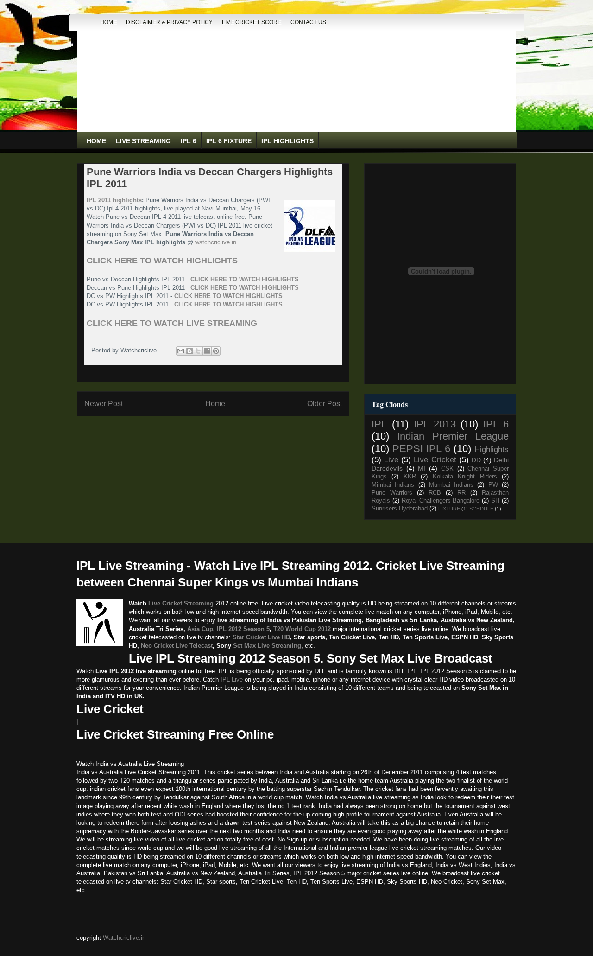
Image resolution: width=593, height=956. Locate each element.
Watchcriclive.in (124, 937)
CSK (447, 468)
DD (476, 460)
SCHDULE (481, 508)
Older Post (324, 404)
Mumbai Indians (451, 485)
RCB (435, 493)
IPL (379, 424)
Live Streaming (143, 141)
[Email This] (180, 351)
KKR (410, 476)
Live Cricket (435, 459)
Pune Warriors (392, 493)
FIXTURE (449, 508)
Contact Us (308, 22)
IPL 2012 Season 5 (243, 628)
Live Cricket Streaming (181, 603)
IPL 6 (188, 141)
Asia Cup (200, 628)
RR (461, 493)
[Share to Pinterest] (216, 351)
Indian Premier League (453, 436)
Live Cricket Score (251, 22)
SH (495, 500)
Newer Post (103, 404)
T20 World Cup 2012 (302, 628)
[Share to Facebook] (207, 351)
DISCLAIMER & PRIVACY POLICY (169, 22)
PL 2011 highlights (115, 200)
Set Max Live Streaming (267, 645)
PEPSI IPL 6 (421, 448)
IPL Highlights (287, 141)
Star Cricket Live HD (261, 637)
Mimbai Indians (393, 485)
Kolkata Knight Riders (465, 476)
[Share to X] (198, 351)
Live (391, 459)
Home (108, 22)
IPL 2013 (435, 424)
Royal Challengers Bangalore (441, 500)
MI (421, 468)
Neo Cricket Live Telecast (177, 645)
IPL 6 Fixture (229, 141)
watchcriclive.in (215, 242)
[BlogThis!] (189, 351)
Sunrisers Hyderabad (400, 508)
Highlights (491, 449)
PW (493, 485)
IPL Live (232, 679)
